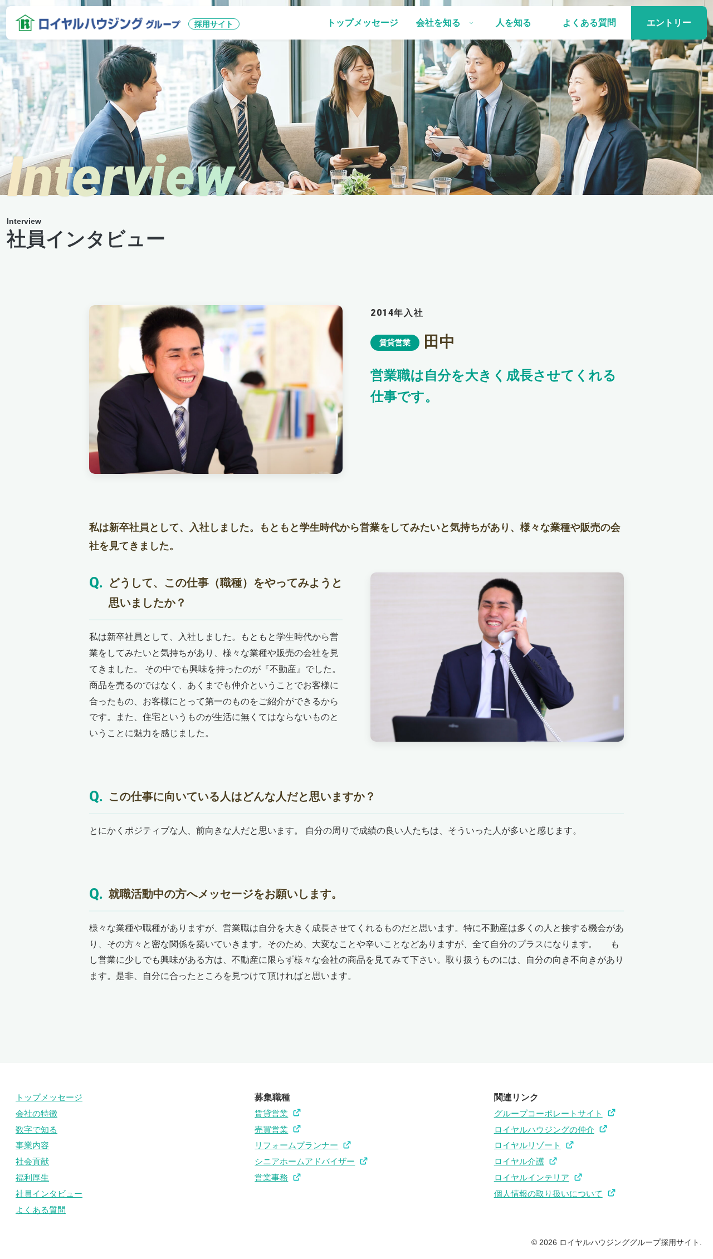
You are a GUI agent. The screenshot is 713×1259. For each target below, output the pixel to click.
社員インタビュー (49, 1193)
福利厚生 (32, 1177)
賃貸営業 (271, 1113)
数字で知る (36, 1129)
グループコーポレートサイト (548, 1113)
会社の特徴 (36, 1113)
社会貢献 (32, 1161)
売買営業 (271, 1129)
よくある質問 (41, 1209)
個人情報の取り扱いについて (548, 1193)
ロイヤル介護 (519, 1161)
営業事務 (271, 1177)
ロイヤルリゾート (527, 1145)
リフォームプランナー (296, 1145)
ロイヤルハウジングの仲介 (544, 1129)
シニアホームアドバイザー (305, 1161)
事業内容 (32, 1145)
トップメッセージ (49, 1097)
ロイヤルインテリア (531, 1177)
